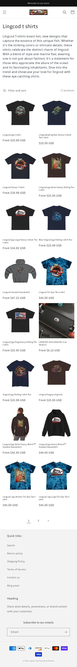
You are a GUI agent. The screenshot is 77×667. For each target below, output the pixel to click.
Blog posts (13, 585)
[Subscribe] (66, 632)
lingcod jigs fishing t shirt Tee (17, 394)
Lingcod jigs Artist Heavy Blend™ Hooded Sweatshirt (19, 445)
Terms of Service (16, 569)
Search (11, 545)
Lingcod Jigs (33, 661)
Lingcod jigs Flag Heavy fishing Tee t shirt (20, 343)
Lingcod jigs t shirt (12, 134)
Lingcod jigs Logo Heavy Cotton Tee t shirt (20, 241)
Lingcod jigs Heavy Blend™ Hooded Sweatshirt (52, 445)
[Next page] (48, 521)
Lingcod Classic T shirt (14, 187)
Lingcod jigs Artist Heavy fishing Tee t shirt (56, 188)
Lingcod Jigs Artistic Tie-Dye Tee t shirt (19, 498)
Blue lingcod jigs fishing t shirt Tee (55, 239)
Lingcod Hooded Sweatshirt (16, 292)
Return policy (15, 553)
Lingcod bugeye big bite (51, 394)
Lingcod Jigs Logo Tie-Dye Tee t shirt (54, 498)
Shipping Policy (16, 561)
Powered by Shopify (46, 661)
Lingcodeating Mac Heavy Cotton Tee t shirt (55, 136)
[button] (4, 12)
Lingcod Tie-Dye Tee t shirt (52, 292)
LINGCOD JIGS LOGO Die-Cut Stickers (53, 343)
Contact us (13, 577)
